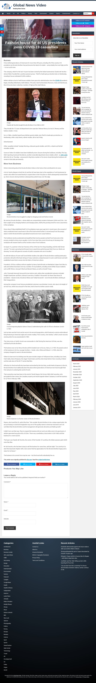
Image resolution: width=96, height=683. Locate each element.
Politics (23, 13)
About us (34, 549)
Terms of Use (78, 676)
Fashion (6, 574)
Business (7, 60)
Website (6, 519)
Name (6, 502)
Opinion (6, 620)
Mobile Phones (8, 604)
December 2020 (77, 372)
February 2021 (77, 366)
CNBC (5, 557)
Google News (7, 582)
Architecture (7, 546)
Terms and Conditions (38, 560)
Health (5, 585)
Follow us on (83, 20)
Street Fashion (7, 645)
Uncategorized (8, 659)
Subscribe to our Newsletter (80, 38)
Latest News (7, 596)
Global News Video (29, 5)
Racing (5, 629)
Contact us (76, 13)
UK (18, 13)
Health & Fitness (8, 587)
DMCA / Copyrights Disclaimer (40, 555)
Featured (6, 577)
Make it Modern (8, 601)
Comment (7, 482)
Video (5, 664)
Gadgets (6, 579)
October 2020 (77, 377)
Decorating (7, 560)
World (8, 13)
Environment (43, 13)
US (13, 13)
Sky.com (29, 459)
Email (6, 510)
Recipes (6, 631)
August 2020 (76, 383)
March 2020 (76, 396)
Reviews (6, 634)
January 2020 (76, 402)
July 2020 (75, 385)
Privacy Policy (36, 557)
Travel (5, 653)
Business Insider (8, 552)
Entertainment (66, 13)
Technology (7, 650)
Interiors (6, 593)
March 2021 (76, 363)
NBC (5, 615)
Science (51, 13)
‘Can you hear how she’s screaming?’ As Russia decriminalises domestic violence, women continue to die (74, 567)
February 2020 (77, 399)
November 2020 (77, 374)
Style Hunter (7, 648)
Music (5, 609)
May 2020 (75, 391)
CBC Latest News (8, 555)
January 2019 (76, 407)
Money (30, 13)
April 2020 (76, 393)
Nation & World (8, 612)
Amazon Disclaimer (37, 552)
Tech (35, 13)
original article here (44, 459)
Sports (58, 13)
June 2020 (76, 388)
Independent (7, 590)
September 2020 (77, 380)
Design (5, 563)
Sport (5, 640)
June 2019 (76, 404)
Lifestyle (6, 598)
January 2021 (76, 369)
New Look (6, 618)
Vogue (5, 667)
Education (6, 566)
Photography (7, 623)
